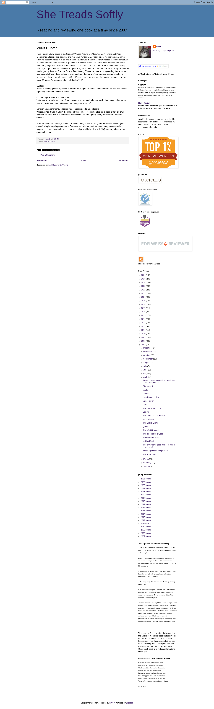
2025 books (146, 479)
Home (83, 160)
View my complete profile (164, 50)
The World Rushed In (152, 430)
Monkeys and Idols (151, 438)
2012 (143, 326)
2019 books (146, 498)
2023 (143, 286)
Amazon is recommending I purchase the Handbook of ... (159, 381)
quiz (145, 405)
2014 (143, 319)
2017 (143, 308)
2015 (143, 315)
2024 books (146, 482)
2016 (143, 312)
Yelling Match (148, 441)
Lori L (158, 46)
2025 (143, 279)
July (145, 366)
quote (145, 390)
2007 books (146, 536)
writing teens (148, 419)
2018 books (146, 501)
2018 (143, 304)
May (145, 374)
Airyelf (112, 703)
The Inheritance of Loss (153, 434)
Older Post (123, 160)
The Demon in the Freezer (154, 415)
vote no (146, 412)
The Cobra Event (150, 423)
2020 (143, 297)
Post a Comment (47, 155)
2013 (143, 323)
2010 (143, 334)
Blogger (129, 703)
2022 (143, 290)
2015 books (146, 511)
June (145, 370)
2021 (143, 293)
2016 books (146, 508)
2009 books (146, 530)
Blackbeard (148, 386)
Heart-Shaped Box (151, 397)
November (148, 351)
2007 (143, 345)
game (145, 427)
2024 (143, 282)
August (146, 363)
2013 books (146, 517)
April (145, 377)
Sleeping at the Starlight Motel (156, 451)
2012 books (146, 520)
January (147, 466)
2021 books (146, 492)
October (147, 355)
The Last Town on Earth (153, 408)
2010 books (146, 527)
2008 (143, 341)
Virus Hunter (148, 401)
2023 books (146, 485)
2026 (143, 275)
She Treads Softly (80, 14)
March (146, 459)
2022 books (146, 488)
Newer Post (42, 160)
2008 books (146, 533)
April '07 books (49, 141)
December (148, 348)
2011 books (146, 524)
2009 (143, 337)
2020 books (146, 495)
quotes (146, 394)
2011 (143, 330)
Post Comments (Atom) (58, 165)
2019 (143, 301)
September (148, 359)
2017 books (146, 504)
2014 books (146, 514)
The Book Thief (149, 454)
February (147, 463)
